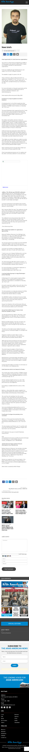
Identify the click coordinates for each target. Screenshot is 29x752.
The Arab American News (9, 51)
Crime (15, 718)
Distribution (3, 733)
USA (2, 716)
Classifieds (17, 722)
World (2, 718)
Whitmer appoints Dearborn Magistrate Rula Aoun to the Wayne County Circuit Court (7, 528)
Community (5, 517)
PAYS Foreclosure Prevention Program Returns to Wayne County (7, 512)
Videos (2, 722)
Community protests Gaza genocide (10, 492)
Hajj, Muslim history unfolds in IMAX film (18, 488)
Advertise (3, 731)
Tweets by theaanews (6, 633)
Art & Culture (4, 720)
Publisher (3, 735)
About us (3, 729)
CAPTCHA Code (22, 554)
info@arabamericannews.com (8, 705)
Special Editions (14, 624)
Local (18, 51)
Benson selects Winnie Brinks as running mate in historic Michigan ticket (21, 512)
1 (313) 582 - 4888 (5, 701)
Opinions (16, 716)
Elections (18, 502)
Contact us (3, 737)
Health (15, 720)
